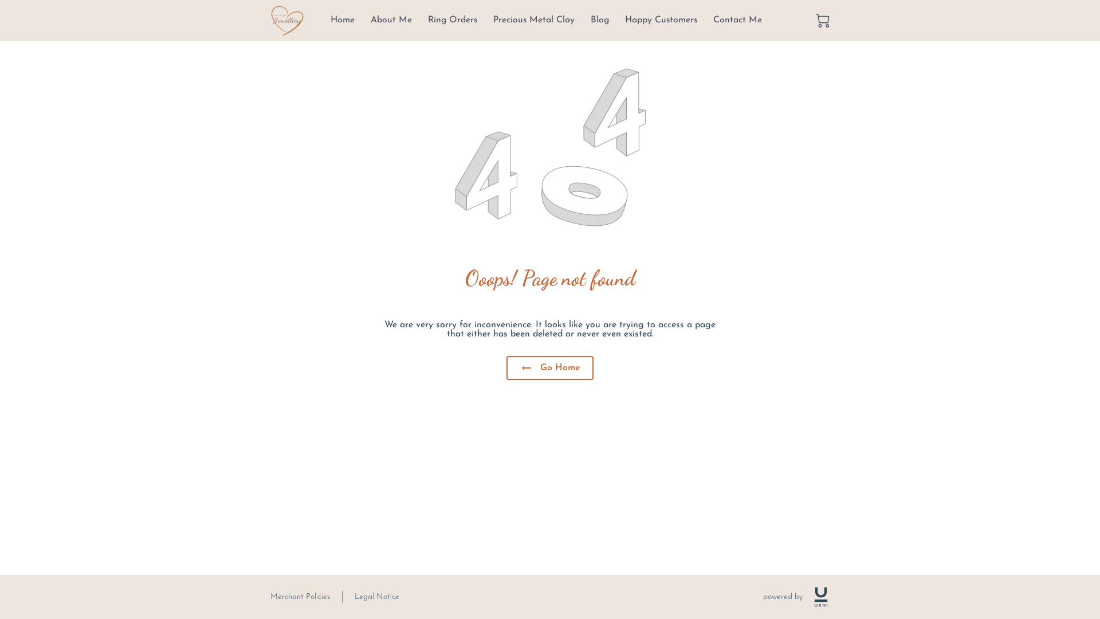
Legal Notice (377, 597)
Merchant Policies (300, 597)
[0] (823, 21)
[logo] (821, 597)
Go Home (560, 368)
